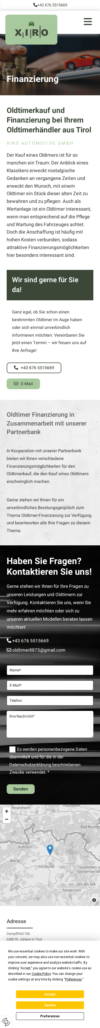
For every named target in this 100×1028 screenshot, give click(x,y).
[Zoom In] (7, 811)
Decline (50, 1005)
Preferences (50, 1016)
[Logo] (31, 34)
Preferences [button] (73, 979)
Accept (50, 994)
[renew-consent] (6, 1022)
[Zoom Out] (7, 819)
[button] (76, 22)
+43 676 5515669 (52, 5)
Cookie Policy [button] (41, 974)
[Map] (50, 855)
